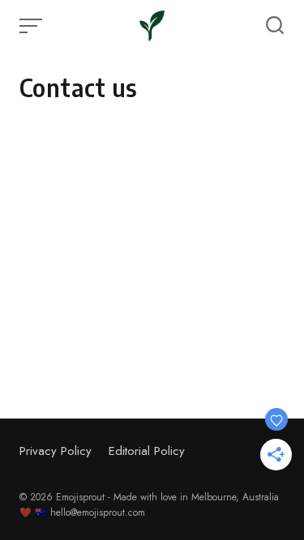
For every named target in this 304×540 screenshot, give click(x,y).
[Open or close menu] (32, 25)
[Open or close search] (275, 26)
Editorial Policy (147, 451)
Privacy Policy (55, 451)
